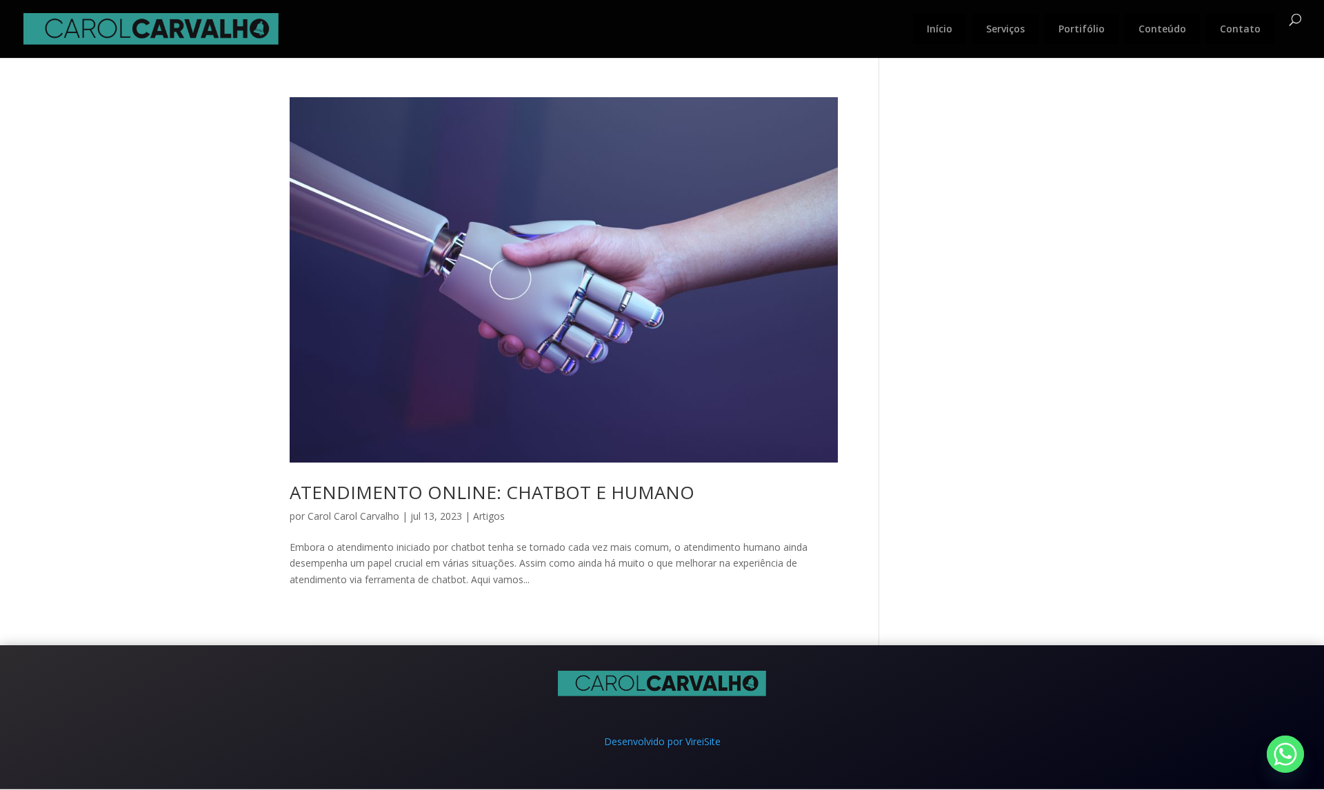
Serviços (1005, 28)
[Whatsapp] (1285, 754)
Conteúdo (1162, 28)
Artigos (489, 516)
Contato (1240, 28)
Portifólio (1082, 28)
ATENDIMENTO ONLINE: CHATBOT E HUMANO (492, 492)
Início (939, 28)
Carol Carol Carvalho (353, 516)
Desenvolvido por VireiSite (662, 741)
